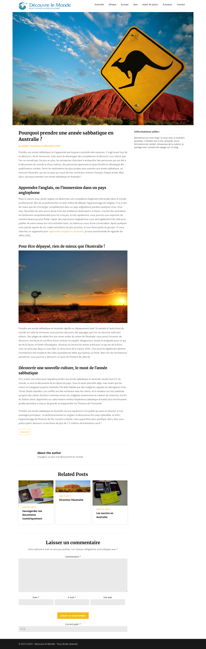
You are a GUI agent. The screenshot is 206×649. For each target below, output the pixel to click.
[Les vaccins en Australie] (110, 492)
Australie (99, 4)
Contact (181, 4)
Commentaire (73, 556)
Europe (124, 4)
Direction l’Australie (71, 500)
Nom (36, 597)
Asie (135, 4)
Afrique (112, 4)
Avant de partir (150, 4)
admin (25, 145)
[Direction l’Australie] (72, 485)
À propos (167, 4)
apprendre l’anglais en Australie (66, 231)
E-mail (72, 597)
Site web (107, 597)
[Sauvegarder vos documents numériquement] (36, 490)
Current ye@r (73, 624)
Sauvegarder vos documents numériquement (32, 514)
